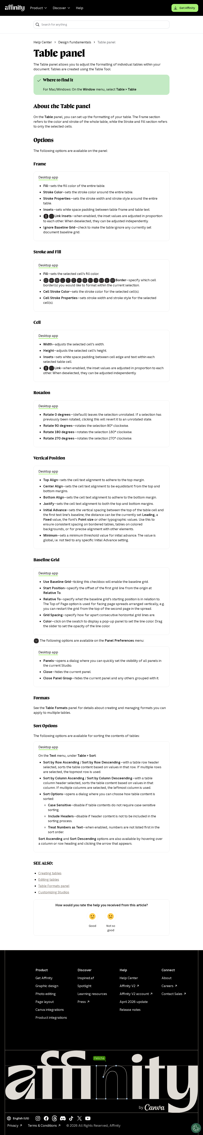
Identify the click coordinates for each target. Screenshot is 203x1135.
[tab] (48, 177)
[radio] (92, 921)
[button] (18, 1118)
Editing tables (48, 879)
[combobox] (104, 24)
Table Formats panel (53, 886)
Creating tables (49, 873)
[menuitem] (39, 8)
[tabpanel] (101, 209)
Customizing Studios (53, 892)
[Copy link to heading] (39, 80)
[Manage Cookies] (196, 1128)
